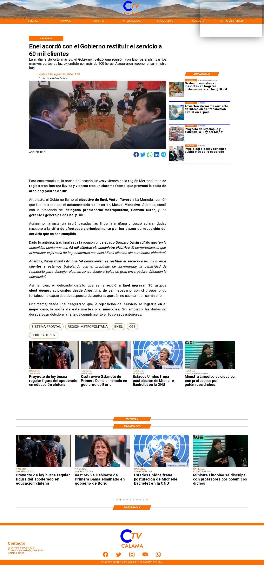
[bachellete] (161, 466)
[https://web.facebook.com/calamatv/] (105, 556)
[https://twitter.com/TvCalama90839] (118, 556)
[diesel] (176, 153)
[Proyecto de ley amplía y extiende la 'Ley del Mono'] (176, 134)
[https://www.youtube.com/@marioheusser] (145, 556)
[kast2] (102, 466)
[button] (46, 326)
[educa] (43, 466)
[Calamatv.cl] (21, 9)
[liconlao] (220, 466)
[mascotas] (176, 89)
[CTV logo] (132, 15)
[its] (176, 112)
